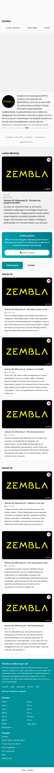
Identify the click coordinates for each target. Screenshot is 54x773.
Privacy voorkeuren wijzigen (14, 691)
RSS (37, 687)
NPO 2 (29, 702)
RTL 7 (29, 713)
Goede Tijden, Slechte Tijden (13, 740)
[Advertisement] (27, 62)
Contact (5, 687)
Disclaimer (21, 687)
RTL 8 (4, 716)
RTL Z (29, 720)
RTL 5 (4, 709)
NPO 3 (4, 706)
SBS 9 (4, 720)
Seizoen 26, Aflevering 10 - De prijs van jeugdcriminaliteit (22, 201)
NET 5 (29, 709)
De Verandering (8, 751)
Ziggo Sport (31, 724)
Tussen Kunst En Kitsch (11, 744)
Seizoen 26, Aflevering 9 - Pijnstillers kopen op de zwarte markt (27, 309)
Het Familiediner (8, 747)
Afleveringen (12, 265)
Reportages (41, 137)
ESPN (4, 724)
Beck (4, 755)
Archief (31, 265)
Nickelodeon (7, 727)
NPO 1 (4, 702)
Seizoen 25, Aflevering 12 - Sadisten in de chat (24, 503)
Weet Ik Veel (7, 758)
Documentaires (27, 142)
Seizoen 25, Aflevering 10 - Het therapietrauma (24, 626)
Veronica (30, 716)
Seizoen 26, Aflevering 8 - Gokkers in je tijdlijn (24, 369)
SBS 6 (4, 713)
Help (12, 687)
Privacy (30, 687)
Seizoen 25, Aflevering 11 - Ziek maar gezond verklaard (27, 563)
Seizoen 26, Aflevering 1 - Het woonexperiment (24, 432)
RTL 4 (29, 706)
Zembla (5, 736)
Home (23, 770)
